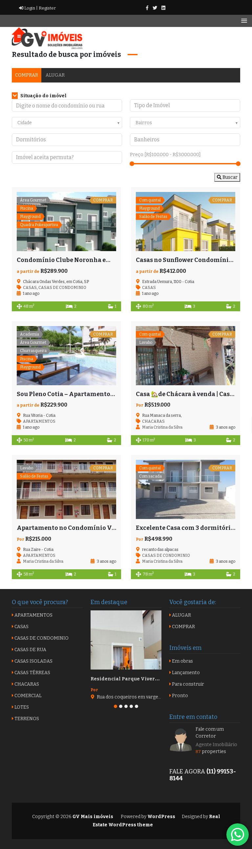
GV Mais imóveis (92, 816)
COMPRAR (26, 75)
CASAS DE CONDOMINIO (62, 287)
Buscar (229, 177)
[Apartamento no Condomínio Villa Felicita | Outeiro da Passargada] (66, 489)
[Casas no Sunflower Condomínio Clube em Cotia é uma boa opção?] (185, 221)
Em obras (182, 661)
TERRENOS (26, 718)
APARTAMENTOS (39, 421)
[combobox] (67, 122)
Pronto (179, 695)
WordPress (161, 816)
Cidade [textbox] (24, 123)
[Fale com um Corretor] (180, 739)
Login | (30, 8)
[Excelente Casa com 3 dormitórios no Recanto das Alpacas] (185, 489)
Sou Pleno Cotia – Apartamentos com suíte (80, 394)
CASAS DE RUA (29, 649)
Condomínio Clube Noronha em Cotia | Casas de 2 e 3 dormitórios (113, 260)
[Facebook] (147, 8)
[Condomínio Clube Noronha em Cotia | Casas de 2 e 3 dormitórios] (66, 221)
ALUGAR (55, 75)
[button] (115, 706)
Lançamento (185, 672)
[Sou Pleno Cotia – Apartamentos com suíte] (66, 355)
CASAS (30, 287)
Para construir (187, 684)
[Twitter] (155, 8)
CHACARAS (153, 421)
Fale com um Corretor (210, 732)
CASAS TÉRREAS (31, 672)
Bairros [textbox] (144, 123)
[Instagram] (163, 8)
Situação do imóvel (43, 96)
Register (47, 8)
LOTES (21, 707)
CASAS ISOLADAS (32, 661)
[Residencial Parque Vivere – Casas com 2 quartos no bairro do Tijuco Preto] (126, 640)
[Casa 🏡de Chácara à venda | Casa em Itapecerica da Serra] (185, 355)
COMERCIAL (27, 695)
